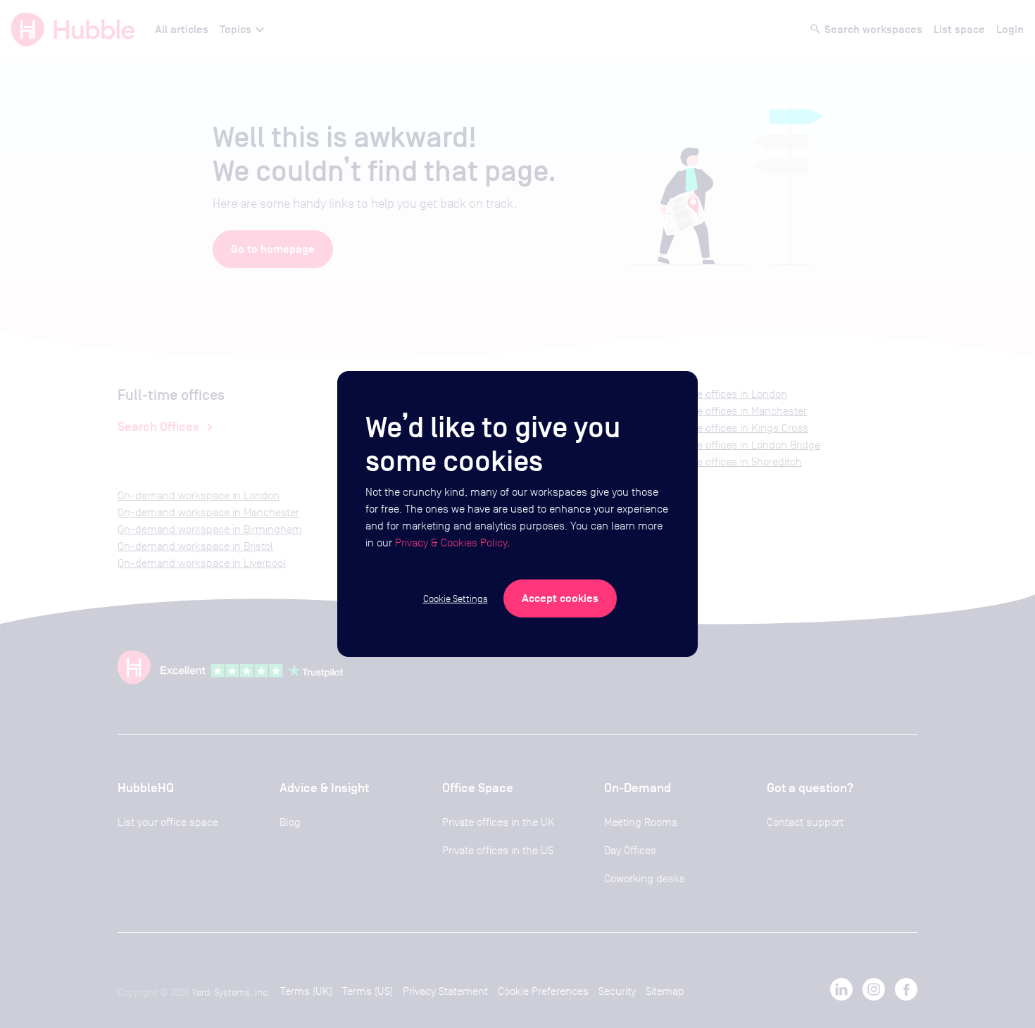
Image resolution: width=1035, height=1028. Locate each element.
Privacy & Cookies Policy (451, 543)
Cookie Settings (455, 598)
